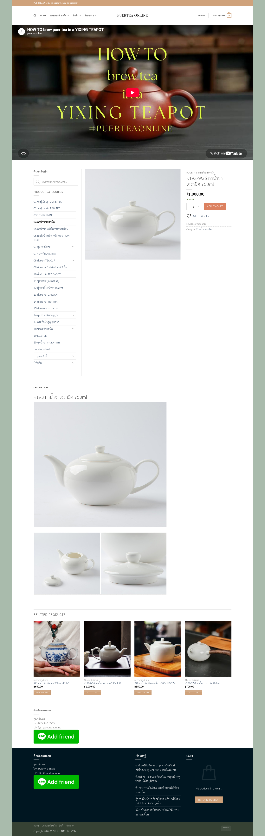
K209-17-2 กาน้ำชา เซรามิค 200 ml (202, 683)
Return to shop (208, 799)
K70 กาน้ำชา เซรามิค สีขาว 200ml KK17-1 (155, 683)
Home (43, 15)
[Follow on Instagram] (223, 2)
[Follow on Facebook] (218, 2)
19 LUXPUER (41, 335)
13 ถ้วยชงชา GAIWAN (45, 294)
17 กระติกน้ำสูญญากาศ (46, 322)
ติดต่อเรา (89, 15)
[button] (201, 15)
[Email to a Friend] (201, 237)
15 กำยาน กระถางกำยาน (47, 308)
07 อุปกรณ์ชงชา (42, 246)
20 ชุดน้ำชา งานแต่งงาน (47, 342)
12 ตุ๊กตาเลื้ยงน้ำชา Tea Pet (48, 287)
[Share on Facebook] (189, 237)
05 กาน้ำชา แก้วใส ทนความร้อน (51, 228)
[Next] (231, 661)
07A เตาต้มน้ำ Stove (45, 253)
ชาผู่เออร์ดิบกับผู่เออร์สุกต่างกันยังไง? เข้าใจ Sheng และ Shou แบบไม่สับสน (155, 767)
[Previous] (34, 661)
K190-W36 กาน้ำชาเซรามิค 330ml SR (102, 683)
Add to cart (215, 206)
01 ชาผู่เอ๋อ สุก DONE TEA (48, 201)
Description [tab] (41, 387)
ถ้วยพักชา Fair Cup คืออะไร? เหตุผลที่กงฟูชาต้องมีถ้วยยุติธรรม (157, 779)
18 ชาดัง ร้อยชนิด (43, 328)
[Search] (35, 15)
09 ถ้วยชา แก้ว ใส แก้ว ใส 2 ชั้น (50, 267)
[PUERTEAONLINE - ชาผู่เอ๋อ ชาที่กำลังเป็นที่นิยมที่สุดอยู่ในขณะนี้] (132, 15)
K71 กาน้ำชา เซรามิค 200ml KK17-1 (51, 683)
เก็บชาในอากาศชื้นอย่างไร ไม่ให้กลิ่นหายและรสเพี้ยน (157, 812)
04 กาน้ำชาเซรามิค (205, 172)
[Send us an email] (228, 2)
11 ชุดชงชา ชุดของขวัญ (46, 281)
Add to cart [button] (42, 692)
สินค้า (76, 15)
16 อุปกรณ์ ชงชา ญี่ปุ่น (46, 315)
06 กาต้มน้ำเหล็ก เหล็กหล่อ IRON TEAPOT (51, 238)
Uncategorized (42, 349)
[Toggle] (73, 247)
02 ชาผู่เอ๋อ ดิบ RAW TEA (47, 208)
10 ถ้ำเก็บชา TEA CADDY (47, 274)
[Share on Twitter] (195, 237)
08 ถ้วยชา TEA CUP (44, 260)
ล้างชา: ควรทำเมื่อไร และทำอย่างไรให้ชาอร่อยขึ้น (157, 790)
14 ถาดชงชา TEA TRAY (46, 301)
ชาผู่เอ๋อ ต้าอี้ (40, 356)
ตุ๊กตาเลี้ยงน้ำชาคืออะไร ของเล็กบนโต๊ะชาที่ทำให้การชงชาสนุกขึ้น (157, 801)
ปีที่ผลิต (38, 363)
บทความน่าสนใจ (58, 15)
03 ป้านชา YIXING (44, 215)
